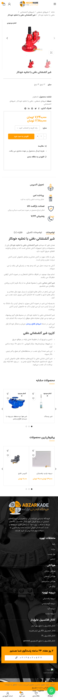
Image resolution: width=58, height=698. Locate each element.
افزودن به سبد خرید (21, 136)
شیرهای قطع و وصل (33, 324)
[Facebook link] (38, 108)
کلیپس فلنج (22, 473)
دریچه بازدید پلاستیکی (44, 473)
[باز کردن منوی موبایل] (54, 4)
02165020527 (30, 657)
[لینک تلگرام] (25, 108)
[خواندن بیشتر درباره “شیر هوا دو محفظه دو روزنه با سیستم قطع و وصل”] (7, 393)
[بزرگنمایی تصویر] (51, 52)
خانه (53, 12)
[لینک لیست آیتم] (29, 544)
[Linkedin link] (28, 108)
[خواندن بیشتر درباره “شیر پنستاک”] (33, 393)
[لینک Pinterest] (32, 108)
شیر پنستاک (48, 416)
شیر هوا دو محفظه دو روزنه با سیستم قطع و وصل (16, 417)
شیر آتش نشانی (48, 283)
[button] (7, 450)
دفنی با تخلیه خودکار (46, 15)
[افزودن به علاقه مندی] (33, 398)
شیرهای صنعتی (42, 12)
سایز (45, 128)
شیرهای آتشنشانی (27, 12)
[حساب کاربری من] (9, 4)
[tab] (50, 232)
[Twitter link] (35, 108)
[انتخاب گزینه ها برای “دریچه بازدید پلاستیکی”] (33, 450)
